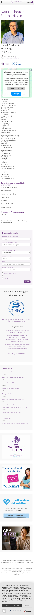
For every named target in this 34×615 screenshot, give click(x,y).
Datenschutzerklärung (19, 562)
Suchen (27, 281)
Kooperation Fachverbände (9, 564)
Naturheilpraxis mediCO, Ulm (11, 413)
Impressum (30, 562)
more (27, 605)
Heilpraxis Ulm (6, 418)
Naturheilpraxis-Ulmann (9, 383)
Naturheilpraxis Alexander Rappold (13, 377)
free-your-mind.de (8, 372)
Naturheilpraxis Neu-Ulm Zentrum (13, 399)
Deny (7, 605)
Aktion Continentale (22, 564)
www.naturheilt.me (13, 58)
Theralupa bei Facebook (23, 560)
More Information (16, 88)
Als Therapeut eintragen (9, 560)
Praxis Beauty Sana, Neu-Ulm (11, 388)
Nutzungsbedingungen (6, 562)
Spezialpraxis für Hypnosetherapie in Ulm (15, 424)
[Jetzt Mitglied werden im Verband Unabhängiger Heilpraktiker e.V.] (16, 308)
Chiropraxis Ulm (7, 394)
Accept (16, 94)
